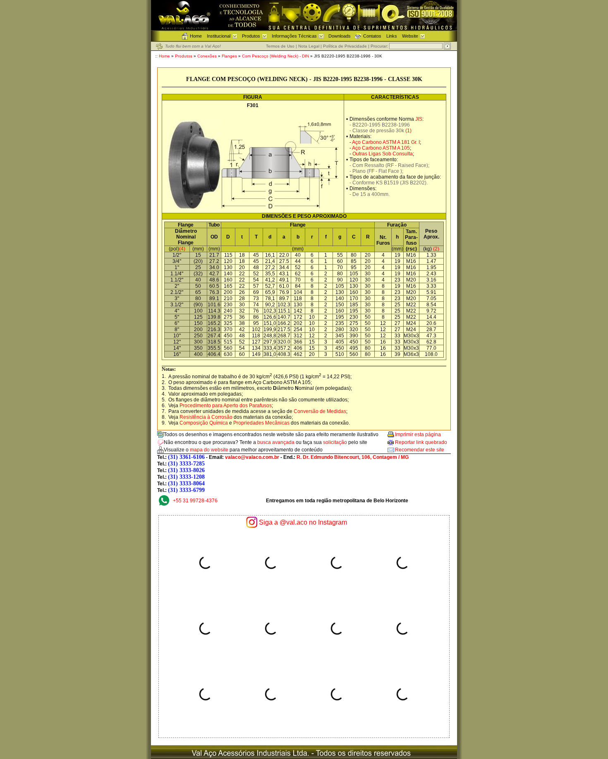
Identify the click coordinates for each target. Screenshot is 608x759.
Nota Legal (308, 46)
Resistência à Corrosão (206, 417)
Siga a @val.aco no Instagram (303, 522)
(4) (182, 249)
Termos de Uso (280, 46)
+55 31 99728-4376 (195, 501)
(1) (408, 131)
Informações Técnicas (294, 35)
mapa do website (209, 450)
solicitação (335, 442)
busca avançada (275, 442)
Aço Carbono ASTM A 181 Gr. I (386, 142)
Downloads (339, 35)
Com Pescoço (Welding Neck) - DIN (276, 56)
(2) (436, 249)
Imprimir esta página (418, 434)
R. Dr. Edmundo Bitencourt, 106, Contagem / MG (353, 457)
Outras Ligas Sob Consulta (382, 154)
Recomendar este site (419, 450)
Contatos (372, 35)
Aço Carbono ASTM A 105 (381, 148)
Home (196, 35)
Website (410, 35)
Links (391, 35)
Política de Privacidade (345, 46)
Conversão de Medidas (320, 411)
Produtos (251, 35)
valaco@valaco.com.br (252, 457)
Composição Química (204, 423)
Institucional (218, 35)
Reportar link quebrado (421, 442)
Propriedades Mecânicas (261, 423)
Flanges (229, 56)
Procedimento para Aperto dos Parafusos (226, 405)
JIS (418, 119)
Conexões (207, 56)
